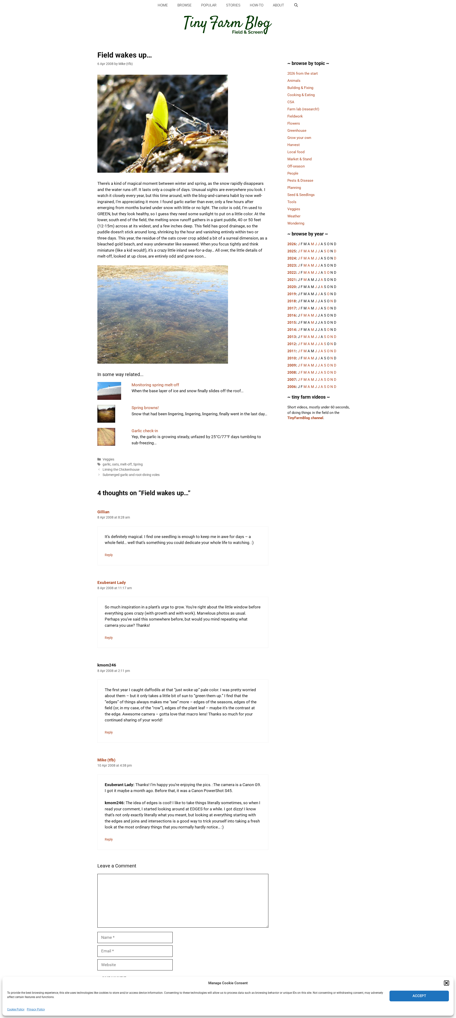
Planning (294, 188)
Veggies (108, 459)
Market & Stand (299, 159)
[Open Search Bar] (296, 5)
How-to (256, 5)
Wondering (295, 223)
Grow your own (299, 138)
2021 (291, 280)
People (292, 173)
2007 (291, 379)
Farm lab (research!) (303, 109)
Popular (209, 5)
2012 (291, 344)
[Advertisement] (319, 507)
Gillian (103, 511)
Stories (233, 5)
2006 (291, 387)
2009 (291, 365)
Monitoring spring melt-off (155, 384)
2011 (291, 351)
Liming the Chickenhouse (121, 470)
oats (115, 464)
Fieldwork (295, 116)
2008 (291, 372)
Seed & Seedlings (301, 195)
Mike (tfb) (106, 760)
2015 (291, 322)
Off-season (296, 166)
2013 (291, 337)
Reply (109, 555)
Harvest (293, 145)
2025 (291, 251)
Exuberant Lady (111, 582)
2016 (291, 315)
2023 (291, 265)
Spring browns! (145, 407)
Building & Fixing (300, 88)
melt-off (126, 464)
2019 (291, 294)
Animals (293, 80)
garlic (107, 464)
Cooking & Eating (301, 95)
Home (163, 5)
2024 (291, 258)
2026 (291, 244)
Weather (293, 216)
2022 (291, 272)
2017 (291, 308)
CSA (290, 102)
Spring (138, 464)
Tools (291, 202)
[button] (446, 983)
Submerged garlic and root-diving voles (131, 475)
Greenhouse (296, 130)
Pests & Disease (300, 180)
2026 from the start (302, 73)
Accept (419, 996)
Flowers (293, 123)
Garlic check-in (145, 430)
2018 (291, 301)
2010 (291, 358)
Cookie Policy (15, 1009)
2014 (291, 330)
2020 (291, 287)
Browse (184, 5)
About (278, 5)
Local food (295, 152)
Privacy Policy (36, 1009)
